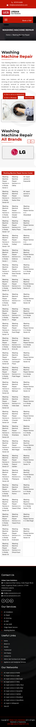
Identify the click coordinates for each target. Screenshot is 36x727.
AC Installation (8, 612)
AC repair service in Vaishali (12, 694)
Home (8, 35)
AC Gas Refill (8, 624)
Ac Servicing (7, 618)
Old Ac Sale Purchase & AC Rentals (15, 659)
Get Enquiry (7, 653)
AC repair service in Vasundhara (13, 700)
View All (6, 706)
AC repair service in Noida (12, 673)
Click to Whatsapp (11, 98)
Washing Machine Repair (21, 35)
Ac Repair (7, 615)
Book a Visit (26, 20)
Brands (6, 647)
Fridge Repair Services (11, 627)
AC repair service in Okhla (12, 682)
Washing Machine (9, 630)
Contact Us (7, 656)
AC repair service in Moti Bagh (13, 679)
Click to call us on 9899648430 (14, 94)
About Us (7, 644)
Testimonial (7, 650)
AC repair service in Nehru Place (14, 685)
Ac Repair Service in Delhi (12, 676)
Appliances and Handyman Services (15, 662)
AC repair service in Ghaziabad (13, 697)
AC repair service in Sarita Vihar (13, 688)
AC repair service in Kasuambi (13, 691)
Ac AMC (6, 621)
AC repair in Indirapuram (11, 703)
